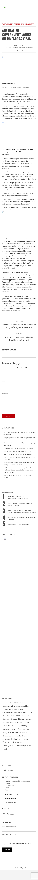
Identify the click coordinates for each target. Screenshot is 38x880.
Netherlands (6, 729)
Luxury (24, 725)
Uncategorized (8, 745)
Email (4, 381)
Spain (11, 735)
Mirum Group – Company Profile (18, 524)
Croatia (14, 709)
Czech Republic (8, 712)
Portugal (6, 732)
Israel (17, 722)
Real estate (29, 24)
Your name (5, 372)
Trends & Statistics (12, 742)
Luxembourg (16, 726)
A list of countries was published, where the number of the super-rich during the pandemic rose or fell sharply (18, 470)
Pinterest (26, 87)
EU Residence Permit (11, 715)
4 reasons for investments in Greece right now (18, 448)
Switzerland (6, 739)
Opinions (21, 729)
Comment (5, 393)
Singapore (31, 733)
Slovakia (5, 736)
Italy (21, 722)
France (30, 716)
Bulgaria (22, 703)
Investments (15, 24)
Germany (6, 719)
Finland (24, 716)
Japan (27, 722)
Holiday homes (25, 718)
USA (30, 746)
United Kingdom (22, 745)
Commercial (8, 705)
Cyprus (20, 709)
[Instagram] (17, 863)
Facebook (5, 87)
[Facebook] (14, 863)
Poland (28, 729)
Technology (16, 738)
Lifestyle (7, 725)
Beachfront (13, 702)
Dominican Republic (20, 712)
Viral (5, 748)
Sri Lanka (18, 736)
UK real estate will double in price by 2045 (17, 451)
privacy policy (20, 843)
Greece (14, 718)
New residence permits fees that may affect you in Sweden (19, 326)
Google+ (13, 87)
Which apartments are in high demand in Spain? (19, 454)
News (23, 24)
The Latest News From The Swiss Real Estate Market (19, 338)
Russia (24, 733)
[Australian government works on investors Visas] (19, 67)
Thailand (26, 739)
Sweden (24, 736)
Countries (7, 708)
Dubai (30, 712)
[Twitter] (23, 863)
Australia (6, 24)
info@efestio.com (10, 798)
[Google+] (20, 863)
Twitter (19, 87)
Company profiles (21, 705)
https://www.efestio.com (12, 794)
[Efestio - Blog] (19, 7)
